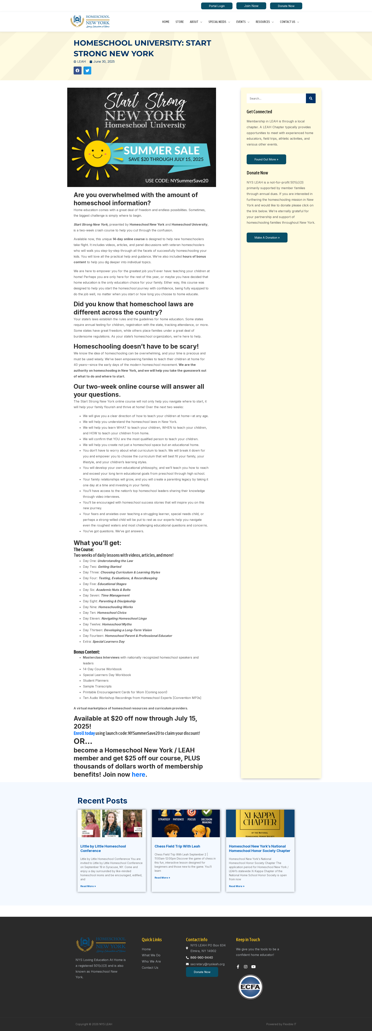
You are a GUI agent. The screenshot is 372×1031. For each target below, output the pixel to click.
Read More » (88, 886)
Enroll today (84, 733)
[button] (216, 6)
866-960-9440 (201, 957)
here (138, 774)
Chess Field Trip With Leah (177, 846)
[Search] (311, 98)
